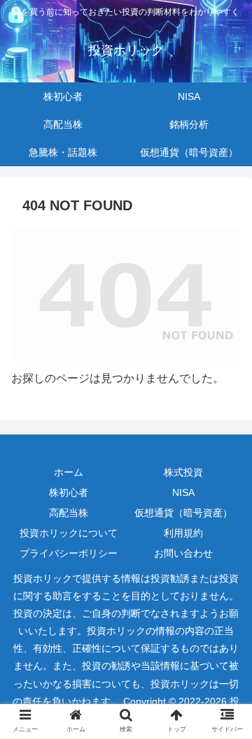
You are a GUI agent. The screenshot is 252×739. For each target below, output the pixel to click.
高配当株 (68, 512)
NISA (183, 492)
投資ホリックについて (69, 533)
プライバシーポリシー (69, 553)
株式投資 (183, 472)
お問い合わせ (183, 553)
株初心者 (68, 492)
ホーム (68, 472)
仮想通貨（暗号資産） (183, 512)
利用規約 (183, 533)
